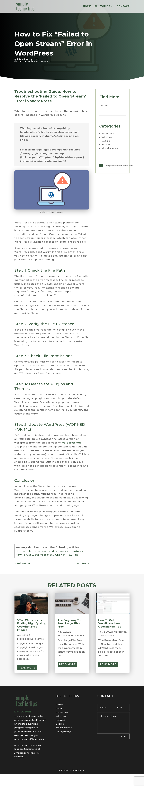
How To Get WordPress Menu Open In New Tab (47, 554)
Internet (106, 144)
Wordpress (46, 61)
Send (124, 736)
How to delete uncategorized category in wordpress (50, 551)
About (59, 708)
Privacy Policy (63, 731)
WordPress (108, 133)
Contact (123, 6)
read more (27, 667)
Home (87, 6)
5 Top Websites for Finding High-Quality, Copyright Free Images (31, 625)
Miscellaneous (31, 61)
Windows (107, 137)
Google (106, 141)
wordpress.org (71, 442)
